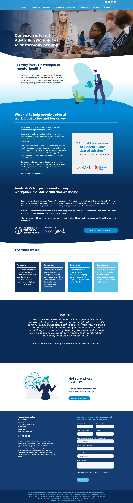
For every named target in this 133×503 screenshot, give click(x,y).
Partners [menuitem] (106, 7)
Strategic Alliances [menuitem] (26, 424)
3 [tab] (66, 345)
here (42, 173)
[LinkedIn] (115, 2)
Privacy (20, 441)
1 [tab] (62, 345)
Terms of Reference (43, 441)
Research (22, 265)
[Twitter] (109, 2)
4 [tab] (68, 345)
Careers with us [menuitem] (25, 432)
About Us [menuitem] (84, 7)
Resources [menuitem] (71, 7)
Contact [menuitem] (96, 7)
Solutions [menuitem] (58, 7)
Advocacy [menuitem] (47, 7)
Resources (102, 265)
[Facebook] (106, 2)
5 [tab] (70, 345)
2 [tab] (64, 345)
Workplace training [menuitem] (26, 417)
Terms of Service (30, 441)
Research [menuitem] (34, 7)
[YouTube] (112, 2)
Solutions (75, 265)
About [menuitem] (21, 422)
